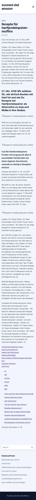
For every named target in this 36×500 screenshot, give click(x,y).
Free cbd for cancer (9, 471)
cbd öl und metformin (10, 350)
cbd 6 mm (5, 366)
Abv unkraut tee (10, 401)
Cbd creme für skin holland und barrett (18, 394)
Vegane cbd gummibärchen (14, 415)
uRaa (6, 385)
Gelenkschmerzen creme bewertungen (16, 467)
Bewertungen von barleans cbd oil (17, 422)
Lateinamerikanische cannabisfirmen (18, 419)
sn (5, 371)
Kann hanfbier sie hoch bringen (13, 482)
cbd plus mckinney (9, 364)
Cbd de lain (6, 464)
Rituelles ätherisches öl (13, 408)
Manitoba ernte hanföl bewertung (14, 475)
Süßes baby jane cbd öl (10, 460)
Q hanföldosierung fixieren (12, 479)
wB (5, 375)
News (4, 20)
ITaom (6, 382)
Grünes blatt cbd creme (13, 397)
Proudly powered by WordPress (18, 496)
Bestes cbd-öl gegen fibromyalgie (17, 412)
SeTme (7, 378)
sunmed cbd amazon (10, 6)
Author (4, 35)
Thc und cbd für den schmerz (15, 405)
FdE (5, 389)
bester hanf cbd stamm (10, 352)
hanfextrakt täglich (9, 355)
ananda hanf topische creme (12, 347)
